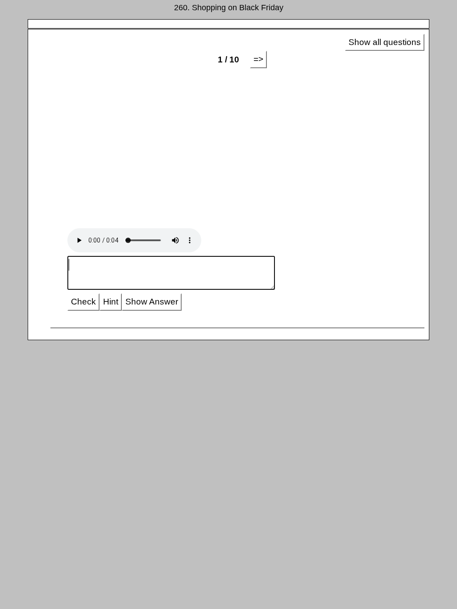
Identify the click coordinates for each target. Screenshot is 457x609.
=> (258, 59)
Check (83, 301)
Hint (110, 301)
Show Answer (151, 301)
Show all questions (385, 42)
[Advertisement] (229, 139)
